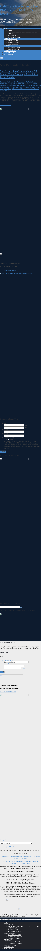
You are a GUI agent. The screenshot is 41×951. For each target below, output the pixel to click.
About (10, 30)
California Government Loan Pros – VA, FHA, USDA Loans (20, 9)
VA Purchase (35, 89)
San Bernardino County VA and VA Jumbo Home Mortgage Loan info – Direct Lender (19, 74)
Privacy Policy (19, 856)
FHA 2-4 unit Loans (14, 47)
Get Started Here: (14, 37)
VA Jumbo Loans (13, 44)
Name (6, 423)
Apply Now (8, 54)
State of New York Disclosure (20, 861)
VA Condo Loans (13, 40)
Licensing (4, 856)
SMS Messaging (9, 437)
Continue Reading (5, 105)
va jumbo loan (21, 85)
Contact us (9, 52)
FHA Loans (8, 45)
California (3, 82)
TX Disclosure (22, 858)
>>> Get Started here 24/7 (8, 270)
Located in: (7, 664)
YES (11, 439)
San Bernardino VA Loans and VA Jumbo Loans (21, 82)
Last (25, 427)
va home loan (20, 83)
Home (6, 28)
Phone (6, 433)
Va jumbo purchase (32, 85)
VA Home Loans (10, 39)
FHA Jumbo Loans (13, 49)
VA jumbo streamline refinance (19, 87)
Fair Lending (11, 856)
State (23, 668)
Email (6, 429)
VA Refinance (4, 90)
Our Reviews (12, 35)
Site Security (6, 861)
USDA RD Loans (10, 51)
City (25, 666)
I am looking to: (9, 660)
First (25, 425)
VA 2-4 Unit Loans (13, 42)
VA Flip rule (11, 83)
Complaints (27, 856)
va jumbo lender (11, 85)
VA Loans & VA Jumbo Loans (21, 89)
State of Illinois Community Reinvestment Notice (24, 862)
